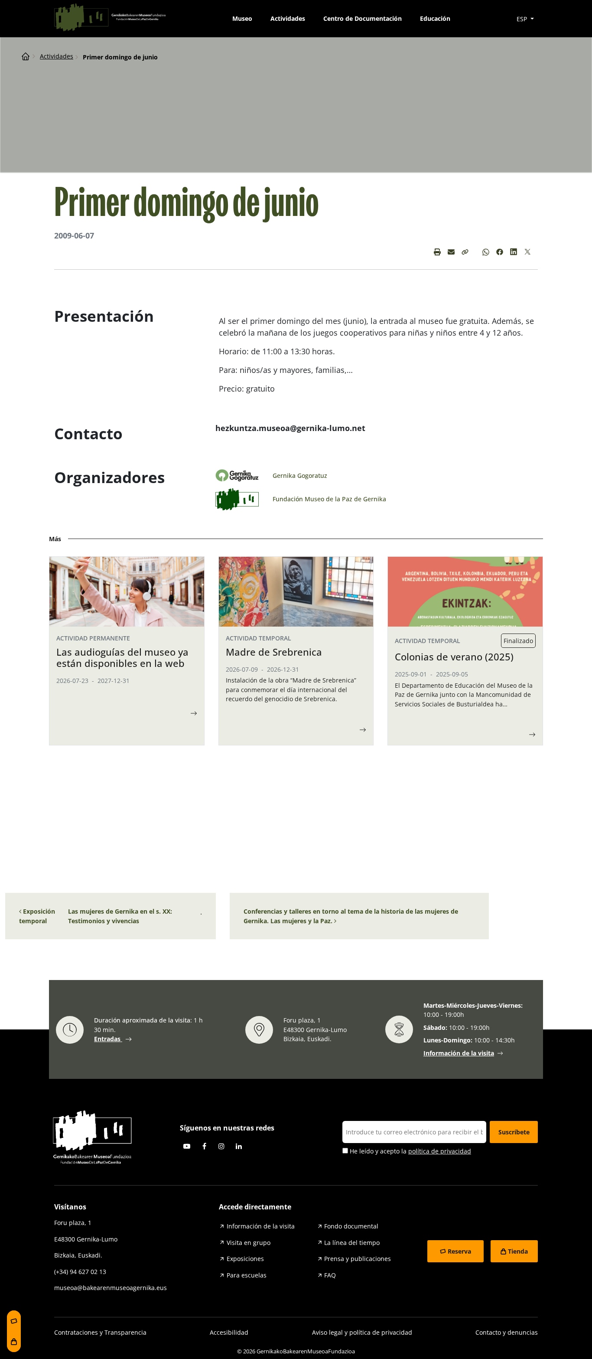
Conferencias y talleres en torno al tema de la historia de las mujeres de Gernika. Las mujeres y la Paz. (351, 916)
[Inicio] (25, 56)
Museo (242, 18)
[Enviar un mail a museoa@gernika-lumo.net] (451, 251)
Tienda (518, 1251)
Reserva (459, 1251)
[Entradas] (13, 1321)
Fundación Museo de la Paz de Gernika (329, 499)
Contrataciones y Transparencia (100, 1332)
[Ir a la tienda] (13, 1342)
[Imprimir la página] (437, 251)
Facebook (204, 1146)
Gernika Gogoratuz (300, 475)
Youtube (187, 1146)
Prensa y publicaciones (357, 1258)
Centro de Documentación (362, 18)
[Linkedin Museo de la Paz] (513, 251)
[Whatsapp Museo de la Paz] (485, 251)
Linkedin (239, 1146)
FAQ (330, 1275)
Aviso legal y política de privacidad (362, 1332)
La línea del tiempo (352, 1242)
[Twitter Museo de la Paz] (527, 251)
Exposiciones (245, 1258)
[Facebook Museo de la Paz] (499, 251)
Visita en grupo (248, 1242)
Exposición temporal (37, 916)
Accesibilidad (229, 1332)
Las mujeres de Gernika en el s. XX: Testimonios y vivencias (120, 916)
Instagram (221, 1146)
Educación (435, 18)
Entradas (108, 1039)
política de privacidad (439, 1151)
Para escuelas (247, 1275)
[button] (465, 251)
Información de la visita (458, 1053)
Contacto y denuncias (506, 1332)
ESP (523, 19)
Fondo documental (351, 1226)
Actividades (287, 18)
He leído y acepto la (409, 1151)
